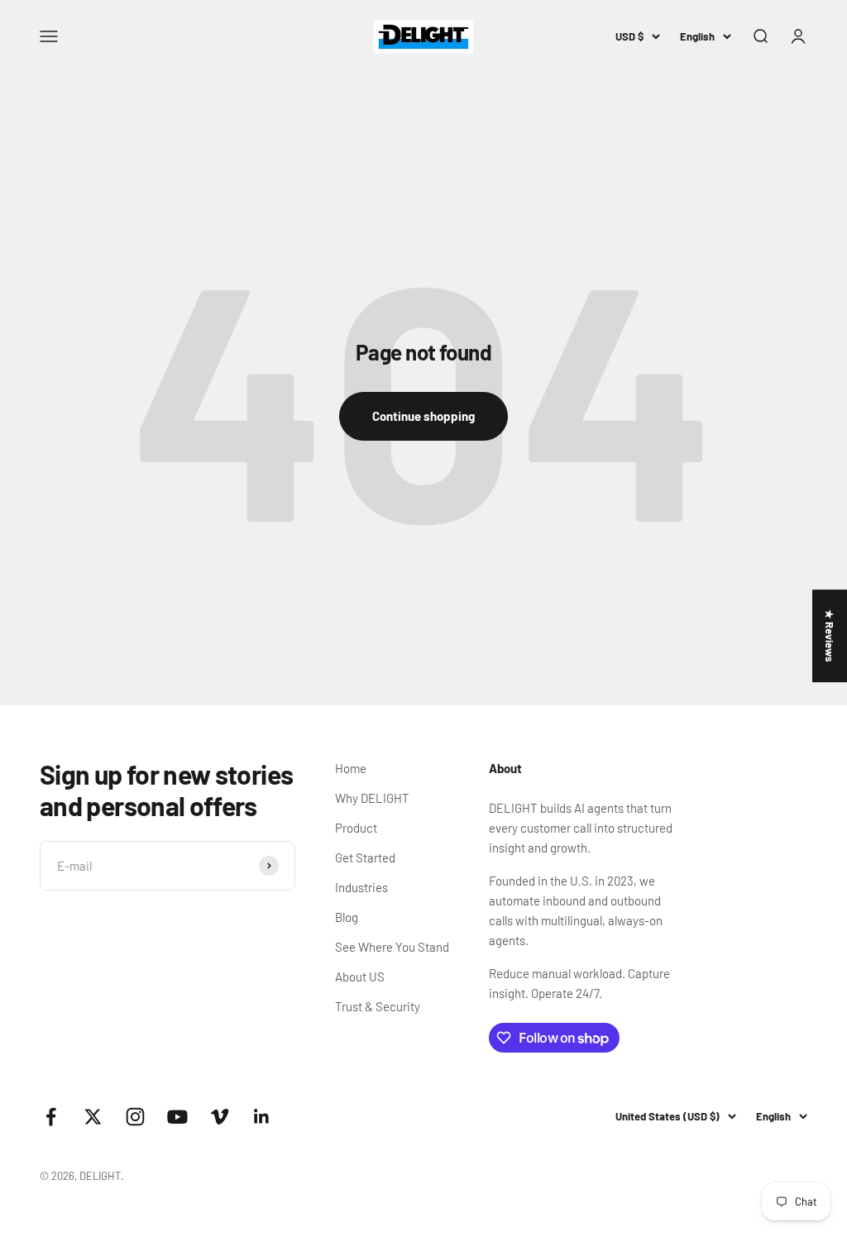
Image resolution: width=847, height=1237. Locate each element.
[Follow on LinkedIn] (262, 1117)
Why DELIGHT (372, 797)
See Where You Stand (392, 946)
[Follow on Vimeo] (219, 1117)
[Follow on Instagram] (135, 1117)
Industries (361, 887)
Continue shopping (423, 415)
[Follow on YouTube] (177, 1117)
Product (356, 827)
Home (350, 768)
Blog (346, 917)
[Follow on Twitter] (93, 1117)
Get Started (365, 857)
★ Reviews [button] (829, 635)
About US (360, 976)
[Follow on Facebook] (51, 1117)
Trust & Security (377, 1006)
